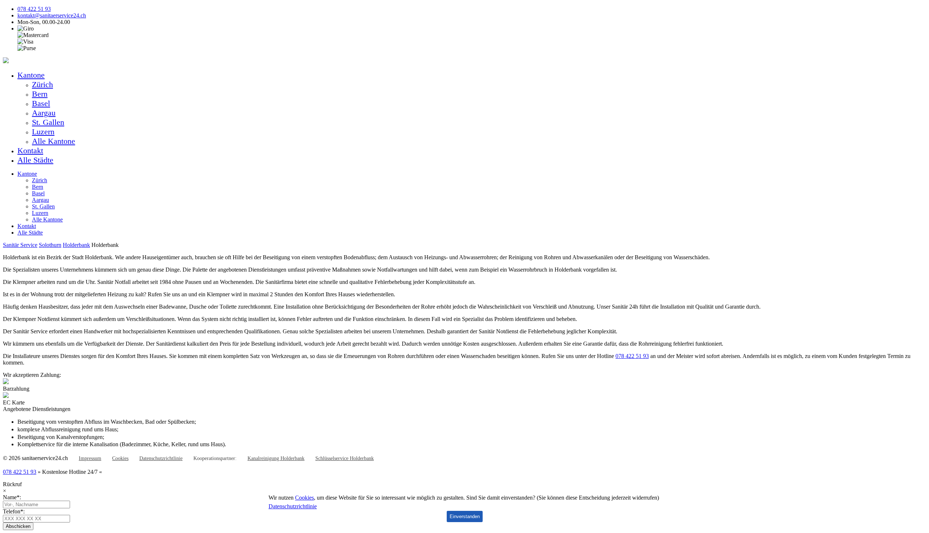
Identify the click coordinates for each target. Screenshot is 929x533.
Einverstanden (465, 516)
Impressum (90, 458)
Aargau (44, 112)
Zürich (42, 84)
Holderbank (76, 245)
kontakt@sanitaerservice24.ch (51, 15)
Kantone (31, 75)
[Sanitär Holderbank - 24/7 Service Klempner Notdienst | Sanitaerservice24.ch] (6, 61)
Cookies (120, 458)
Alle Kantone (53, 141)
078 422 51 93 (34, 9)
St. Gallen (48, 122)
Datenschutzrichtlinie (161, 458)
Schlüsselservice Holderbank (344, 458)
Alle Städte (35, 159)
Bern (40, 93)
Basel (41, 103)
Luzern (43, 131)
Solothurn (50, 245)
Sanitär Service (20, 245)
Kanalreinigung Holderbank (275, 458)
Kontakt (30, 150)
